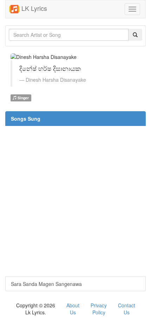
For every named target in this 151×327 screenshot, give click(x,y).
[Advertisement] (75, 201)
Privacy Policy (99, 309)
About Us (72, 309)
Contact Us (126, 309)
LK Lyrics (33, 8)
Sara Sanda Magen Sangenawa (46, 283)
